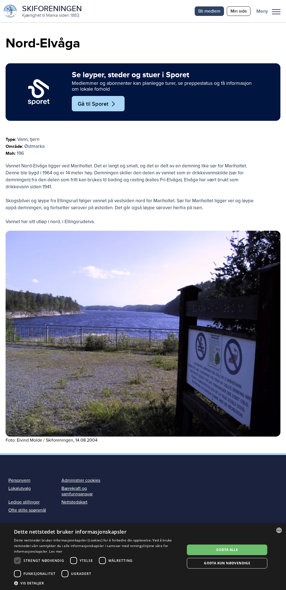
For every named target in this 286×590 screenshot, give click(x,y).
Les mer (55, 551)
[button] (270, 11)
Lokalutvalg (19, 488)
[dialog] (143, 556)
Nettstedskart (74, 502)
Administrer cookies (80, 480)
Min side (238, 11)
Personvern (19, 480)
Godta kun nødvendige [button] (227, 563)
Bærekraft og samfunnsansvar (77, 491)
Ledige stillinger (24, 502)
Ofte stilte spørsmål (27, 510)
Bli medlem (209, 11)
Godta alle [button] (227, 549)
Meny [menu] (276, 11)
